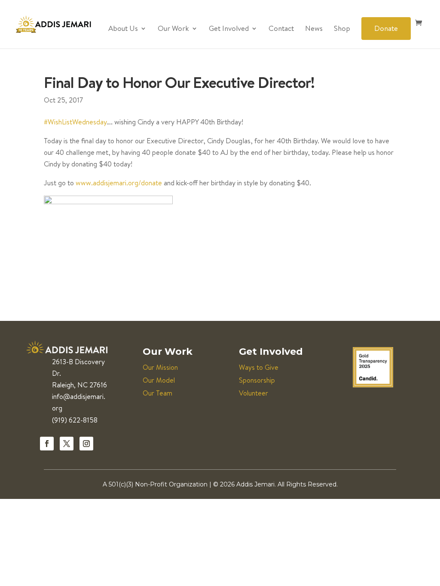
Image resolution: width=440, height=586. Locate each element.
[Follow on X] (66, 443)
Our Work (173, 29)
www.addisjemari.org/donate (119, 182)
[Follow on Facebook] (47, 443)
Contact (281, 29)
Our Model (159, 380)
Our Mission (160, 367)
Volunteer (253, 393)
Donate (386, 28)
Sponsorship (257, 380)
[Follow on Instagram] (86, 443)
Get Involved (229, 29)
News (314, 29)
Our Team (157, 393)
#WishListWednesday (75, 122)
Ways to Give (258, 367)
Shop (342, 29)
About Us (123, 29)
